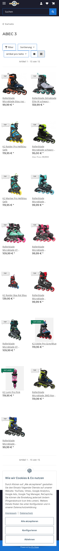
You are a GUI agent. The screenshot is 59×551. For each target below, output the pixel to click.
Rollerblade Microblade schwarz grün (42, 148)
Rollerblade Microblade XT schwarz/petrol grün (13, 345)
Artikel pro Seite (15, 53)
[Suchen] (52, 11)
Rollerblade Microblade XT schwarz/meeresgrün (14, 248)
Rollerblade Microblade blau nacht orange (14, 100)
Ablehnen (29, 539)
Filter (10, 47)
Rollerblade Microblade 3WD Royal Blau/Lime (44, 394)
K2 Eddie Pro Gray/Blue (44, 343)
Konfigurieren (29, 530)
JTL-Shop (35, 547)
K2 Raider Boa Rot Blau (15, 295)
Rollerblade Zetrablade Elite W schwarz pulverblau (44, 100)
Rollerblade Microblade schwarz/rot (38, 297)
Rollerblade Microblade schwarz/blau (10, 442)
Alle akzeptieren (29, 521)
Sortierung (26, 47)
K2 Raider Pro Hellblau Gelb (14, 148)
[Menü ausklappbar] (4, 2)
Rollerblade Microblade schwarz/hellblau (41, 200)
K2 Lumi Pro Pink (11, 392)
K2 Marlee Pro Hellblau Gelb (15, 200)
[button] (41, 3)
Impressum (11, 513)
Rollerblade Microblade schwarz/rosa (39, 248)
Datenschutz (26, 513)
